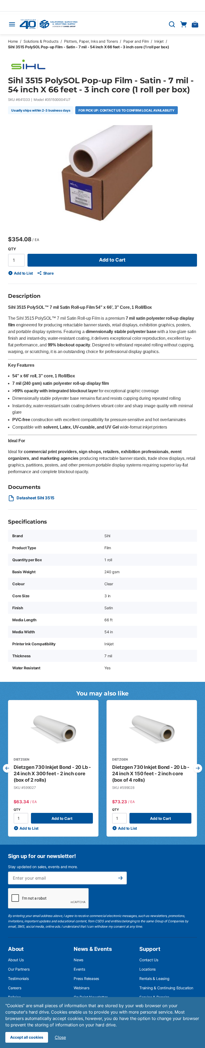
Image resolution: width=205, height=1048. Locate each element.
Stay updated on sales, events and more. (43, 866)
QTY (12, 249)
